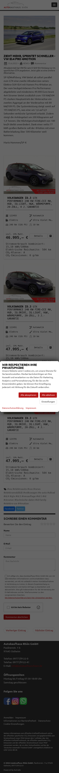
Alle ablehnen (48, 395)
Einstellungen (48, 401)
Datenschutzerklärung (12, 408)
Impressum (31, 408)
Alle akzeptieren (28, 395)
